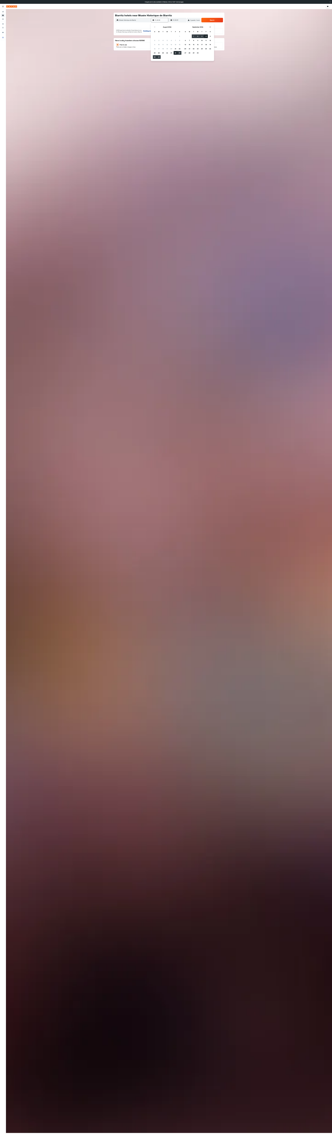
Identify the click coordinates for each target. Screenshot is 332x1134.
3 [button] (158, 40)
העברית (181, 2)
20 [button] (171, 49)
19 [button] (167, 49)
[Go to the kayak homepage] (11, 6)
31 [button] (159, 57)
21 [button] (175, 49)
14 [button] (175, 44)
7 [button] (175, 40)
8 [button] (179, 40)
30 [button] (155, 57)
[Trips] (3, 32)
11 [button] (162, 44)
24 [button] (159, 53)
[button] (330, 2)
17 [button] (158, 49)
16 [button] (154, 49)
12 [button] (167, 44)
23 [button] (154, 53)
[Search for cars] (3, 19)
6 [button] (171, 40)
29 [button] (179, 53)
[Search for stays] (3, 15)
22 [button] (179, 49)
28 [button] (175, 53)
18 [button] (163, 49)
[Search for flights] (3, 12)
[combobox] (134, 20)
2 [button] (154, 40)
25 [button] (163, 53)
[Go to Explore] (3, 24)
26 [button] (167, 53)
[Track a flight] (3, 27)
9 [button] (154, 44)
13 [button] (171, 44)
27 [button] (171, 53)
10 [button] (159, 44)
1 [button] (179, 36)
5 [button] (167, 40)
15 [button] (179, 44)
